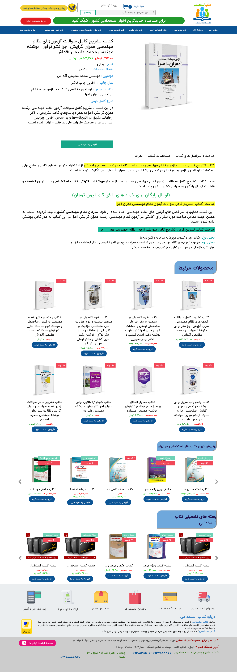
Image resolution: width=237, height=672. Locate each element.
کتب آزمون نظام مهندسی (54, 30)
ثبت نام (105, 5)
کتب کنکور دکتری (135, 30)
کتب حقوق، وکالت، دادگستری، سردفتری (86, 30)
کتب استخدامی (181, 30)
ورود (115, 5)
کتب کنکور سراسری (116, 30)
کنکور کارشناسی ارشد (158, 30)
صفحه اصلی (213, 30)
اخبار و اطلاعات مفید (28, 30)
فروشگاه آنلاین (197, 30)
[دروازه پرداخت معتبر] (26, 633)
